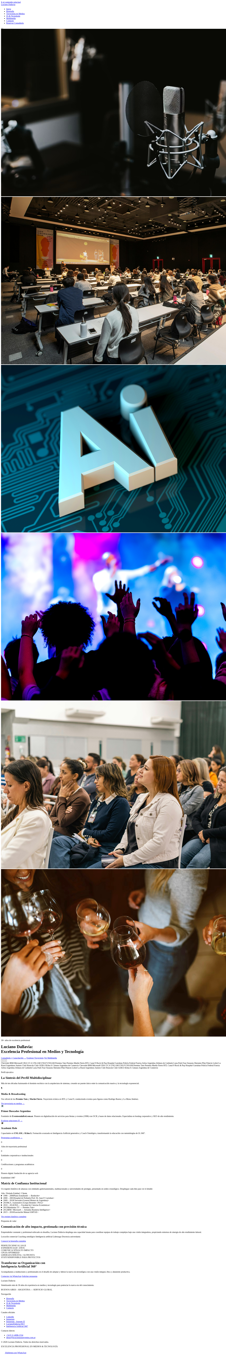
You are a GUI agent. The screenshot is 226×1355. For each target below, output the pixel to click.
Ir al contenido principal (11, 2)
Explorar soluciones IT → (11, 1121)
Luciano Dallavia (8, 4)
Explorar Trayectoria (35, 1058)
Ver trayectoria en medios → (13, 1103)
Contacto (10, 21)
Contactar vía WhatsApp (11, 1276)
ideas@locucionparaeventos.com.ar (20, 1337)
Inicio (8, 9)
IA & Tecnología (13, 16)
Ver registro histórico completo (13, 1216)
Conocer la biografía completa (13, 1241)
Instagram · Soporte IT (15, 1321)
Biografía (10, 11)
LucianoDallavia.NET (15, 1324)
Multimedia (11, 18)
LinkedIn (10, 1317)
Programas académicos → (11, 1138)
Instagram (10, 1319)
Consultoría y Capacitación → (13, 1058)
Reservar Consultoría (15, 23)
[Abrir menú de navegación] (2, 28)
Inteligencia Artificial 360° (17, 1326)
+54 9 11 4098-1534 (14, 1335)
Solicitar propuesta (29, 1276)
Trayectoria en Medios (15, 14)
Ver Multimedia (50, 1058)
